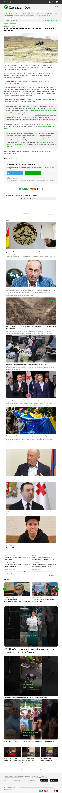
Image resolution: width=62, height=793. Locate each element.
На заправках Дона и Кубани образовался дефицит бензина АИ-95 (44, 600)
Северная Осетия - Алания (42, 15)
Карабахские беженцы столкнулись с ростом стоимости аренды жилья (26, 364)
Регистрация (25, 213)
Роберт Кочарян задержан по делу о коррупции (19, 289)
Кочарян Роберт (10, 480)
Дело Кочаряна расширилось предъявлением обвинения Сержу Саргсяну (17, 600)
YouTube (9, 146)
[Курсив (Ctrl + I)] (24, 198)
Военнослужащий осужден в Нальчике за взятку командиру (17, 565)
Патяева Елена (10, 547)
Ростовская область (30, 15)
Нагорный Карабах (8, 15)
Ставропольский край (9, 17)
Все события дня (53, 575)
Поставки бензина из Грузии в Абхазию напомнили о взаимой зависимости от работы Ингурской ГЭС (31, 327)
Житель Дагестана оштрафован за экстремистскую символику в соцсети (43, 558)
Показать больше (31, 768)
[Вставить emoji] (34, 198)
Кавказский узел (22, 81)
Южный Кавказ (30, 17)
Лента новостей (13, 23)
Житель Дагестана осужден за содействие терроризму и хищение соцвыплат (17, 572)
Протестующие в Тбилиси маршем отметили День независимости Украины (28, 436)
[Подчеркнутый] (27, 198)
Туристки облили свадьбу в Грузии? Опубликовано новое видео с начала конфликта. (29, 741)
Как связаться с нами (18, 780)
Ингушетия (16, 13)
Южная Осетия (22, 17)
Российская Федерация (19, 15)
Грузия (5, 13)
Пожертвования (33, 780)
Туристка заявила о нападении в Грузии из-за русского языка (29, 760)
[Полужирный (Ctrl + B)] (21, 198)
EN (7, 1)
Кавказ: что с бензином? (12, 20)
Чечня (16, 17)
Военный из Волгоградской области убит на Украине (17, 558)
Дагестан (11, 13)
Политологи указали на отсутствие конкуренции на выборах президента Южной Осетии (29, 252)
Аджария (11, 11)
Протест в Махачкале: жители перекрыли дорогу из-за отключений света (25, 697)
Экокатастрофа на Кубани (51, 20)
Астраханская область (37, 11)
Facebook (43, 142)
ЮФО (36, 17)
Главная (6, 23)
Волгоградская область (48, 11)
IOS (32, 133)
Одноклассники (20, 144)
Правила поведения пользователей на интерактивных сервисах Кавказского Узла (36, 787)
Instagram (50, 142)
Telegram (43, 138)
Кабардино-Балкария (25, 13)
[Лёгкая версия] (10, 1)
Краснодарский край (52, 13)
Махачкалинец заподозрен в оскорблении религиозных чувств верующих (44, 565)
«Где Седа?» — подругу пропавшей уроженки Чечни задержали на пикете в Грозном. (29, 650)
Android (27, 133)
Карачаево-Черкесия (41, 13)
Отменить (50, 214)
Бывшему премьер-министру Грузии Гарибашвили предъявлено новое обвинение (30, 400)
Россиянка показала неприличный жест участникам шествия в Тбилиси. (47, 761)
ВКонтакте (10, 144)
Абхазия (6, 11)
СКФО (50, 15)
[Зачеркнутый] (30, 198)
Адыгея (16, 11)
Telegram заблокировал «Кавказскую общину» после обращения (12, 760)
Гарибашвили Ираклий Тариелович (16, 514)
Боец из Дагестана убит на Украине (42, 571)
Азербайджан (22, 11)
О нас (5, 780)
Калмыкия (33, 13)
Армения (28, 11)
